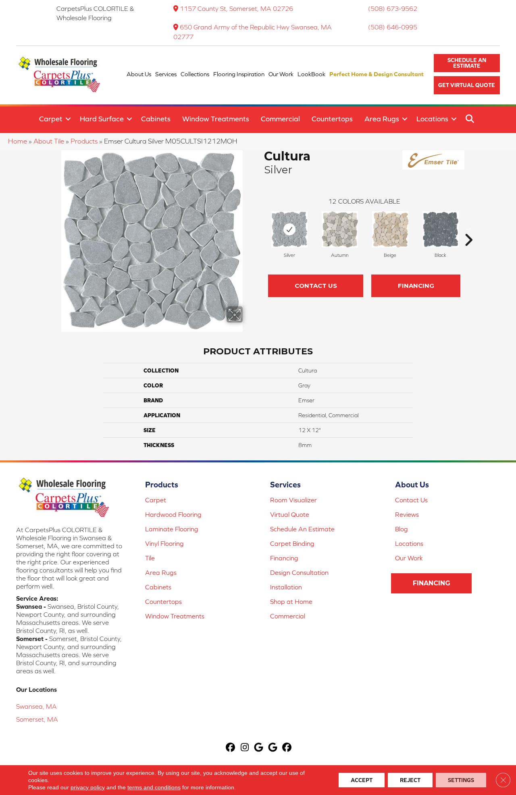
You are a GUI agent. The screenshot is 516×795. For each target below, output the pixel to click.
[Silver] (289, 229)
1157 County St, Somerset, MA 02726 (236, 8)
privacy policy (88, 787)
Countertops (332, 118)
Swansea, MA (36, 706)
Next (468, 228)
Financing (416, 285)
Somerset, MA (37, 719)
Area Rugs (381, 118)
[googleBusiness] (259, 748)
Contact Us (316, 285)
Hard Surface (102, 118)
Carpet (50, 118)
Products (84, 141)
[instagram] (245, 748)
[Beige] (390, 229)
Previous (260, 228)
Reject (410, 780)
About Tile (48, 141)
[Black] (440, 229)
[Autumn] (340, 229)
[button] (467, 63)
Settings (461, 780)
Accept (361, 780)
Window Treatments (215, 118)
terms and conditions (154, 787)
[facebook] (231, 748)
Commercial (280, 118)
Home (17, 141)
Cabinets (156, 118)
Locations (432, 118)
